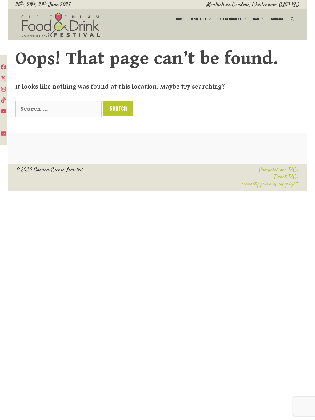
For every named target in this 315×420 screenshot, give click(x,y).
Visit (256, 19)
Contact (277, 19)
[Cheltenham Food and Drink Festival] (60, 25)
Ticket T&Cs (286, 177)
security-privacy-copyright (270, 184)
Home (180, 19)
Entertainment (229, 19)
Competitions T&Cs (278, 170)
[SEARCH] (292, 19)
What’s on (198, 19)
